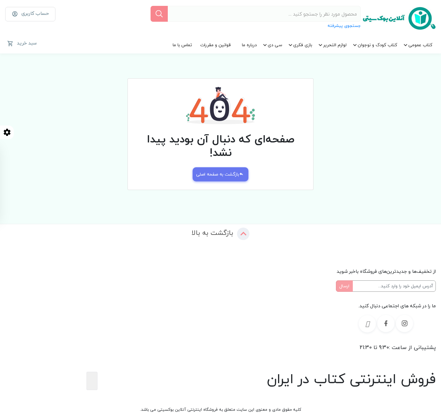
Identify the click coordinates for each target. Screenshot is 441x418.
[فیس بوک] (385, 323)
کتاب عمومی (420, 45)
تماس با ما (182, 45)
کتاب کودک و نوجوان (377, 45)
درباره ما (249, 45)
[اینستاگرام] (404, 323)
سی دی (275, 45)
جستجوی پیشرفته (344, 25)
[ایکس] (367, 323)
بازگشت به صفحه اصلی (217, 174)
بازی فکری (302, 45)
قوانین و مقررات (215, 45)
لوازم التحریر (335, 45)
